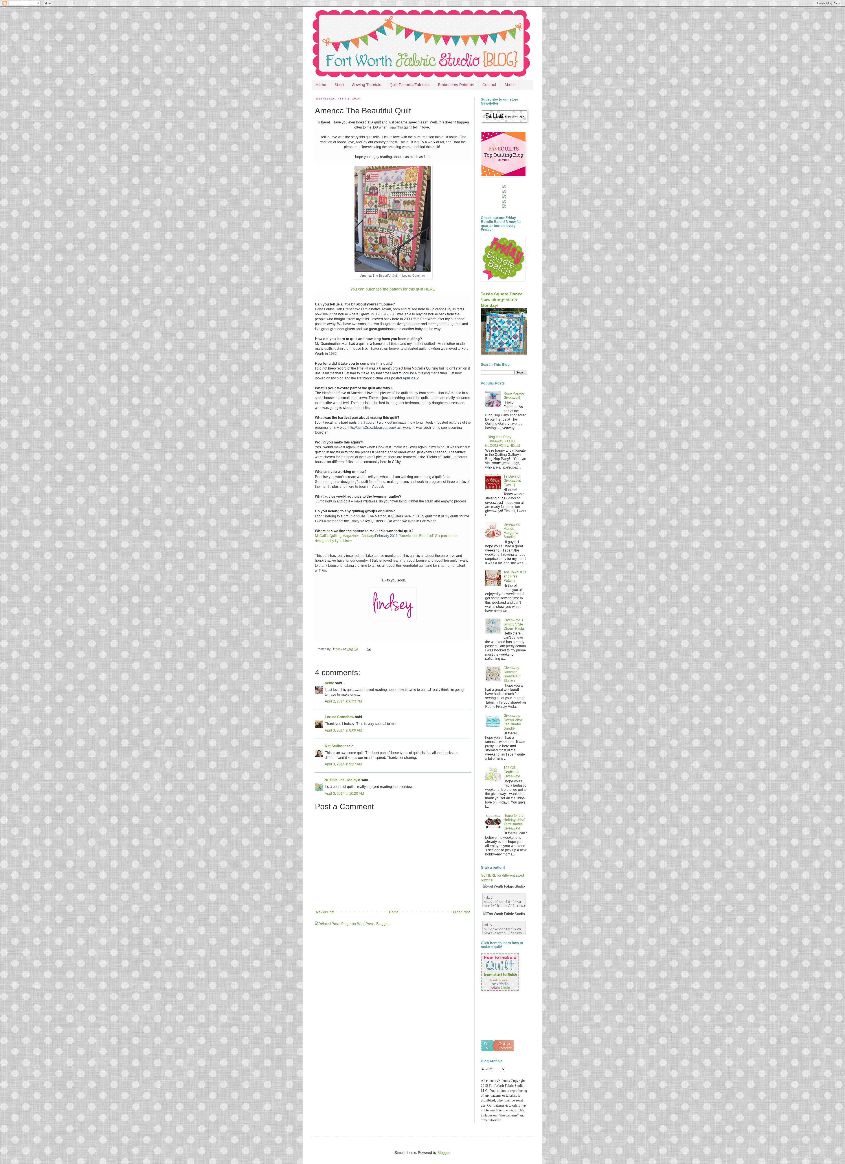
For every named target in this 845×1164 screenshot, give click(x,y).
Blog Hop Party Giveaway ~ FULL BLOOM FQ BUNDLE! (502, 441)
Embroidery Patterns (456, 85)
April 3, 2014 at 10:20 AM (344, 793)
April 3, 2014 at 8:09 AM (343, 730)
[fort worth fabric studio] (504, 192)
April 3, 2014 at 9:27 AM (343, 764)
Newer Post (325, 912)
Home (321, 85)
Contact (489, 85)
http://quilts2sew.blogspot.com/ (372, 427)
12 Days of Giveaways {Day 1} (512, 480)
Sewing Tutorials (366, 85)
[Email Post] (368, 649)
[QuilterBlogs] (497, 1050)
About (509, 85)
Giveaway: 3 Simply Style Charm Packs (514, 624)
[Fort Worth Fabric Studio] (504, 187)
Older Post (461, 912)
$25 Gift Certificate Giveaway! (511, 772)
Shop (339, 85)
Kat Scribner (335, 746)
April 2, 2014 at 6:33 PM (343, 701)
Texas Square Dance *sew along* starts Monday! (502, 300)
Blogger (443, 1153)
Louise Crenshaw (339, 717)
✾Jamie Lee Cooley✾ (342, 780)
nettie (329, 683)
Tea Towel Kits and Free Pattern (514, 576)
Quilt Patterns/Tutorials (409, 85)
